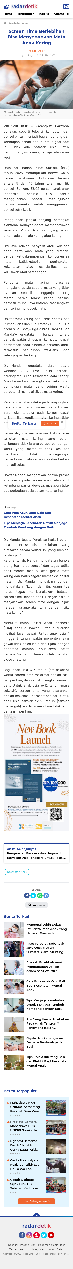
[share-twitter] (33, 895)
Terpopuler (25, 14)
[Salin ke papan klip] (46, 895)
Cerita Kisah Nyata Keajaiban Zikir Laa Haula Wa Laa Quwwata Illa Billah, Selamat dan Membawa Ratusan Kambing (25, 1164)
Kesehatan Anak (17, 871)
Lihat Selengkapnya (35, 1201)
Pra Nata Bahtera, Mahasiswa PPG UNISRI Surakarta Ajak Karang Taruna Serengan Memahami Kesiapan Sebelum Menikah (25, 1126)
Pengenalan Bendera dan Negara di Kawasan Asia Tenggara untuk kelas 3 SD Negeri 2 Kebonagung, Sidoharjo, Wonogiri (36, 855)
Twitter (46, 1240)
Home (8, 14)
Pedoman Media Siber (51, 1244)
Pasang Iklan (28, 1244)
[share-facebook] (27, 895)
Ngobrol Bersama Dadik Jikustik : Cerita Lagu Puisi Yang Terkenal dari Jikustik (24, 1145)
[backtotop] (36, 1217)
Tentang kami (17, 1249)
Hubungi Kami (37, 1249)
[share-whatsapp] (40, 895)
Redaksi (13, 1244)
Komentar (38, 905)
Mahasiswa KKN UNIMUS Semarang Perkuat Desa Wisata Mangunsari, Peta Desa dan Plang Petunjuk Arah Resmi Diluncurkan (26, 1107)
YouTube (54, 1240)
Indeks (44, 14)
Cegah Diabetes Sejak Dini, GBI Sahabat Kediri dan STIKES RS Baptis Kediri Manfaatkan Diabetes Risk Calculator (24, 1184)
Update (50, 423)
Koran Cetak (56, 1249)
